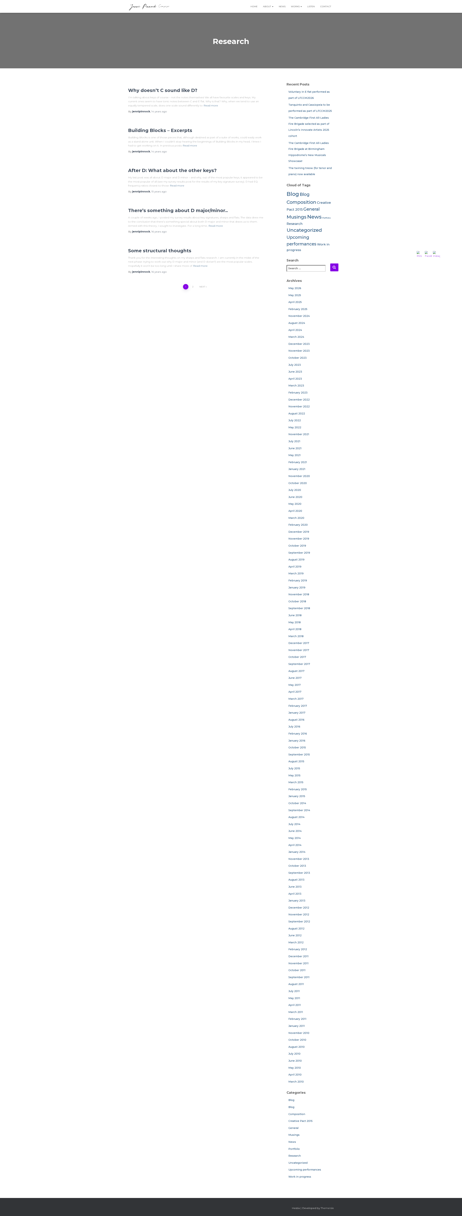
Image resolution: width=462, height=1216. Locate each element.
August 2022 (296, 413)
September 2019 (299, 552)
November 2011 (298, 963)
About (267, 6)
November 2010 (298, 1033)
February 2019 (297, 580)
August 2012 (296, 928)
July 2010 (294, 1053)
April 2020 (295, 511)
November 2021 (298, 434)
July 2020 (294, 490)
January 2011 (296, 1026)
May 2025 (294, 295)
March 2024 (296, 336)
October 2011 (297, 970)
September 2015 (299, 754)
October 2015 (297, 747)
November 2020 (299, 476)
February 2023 (298, 392)
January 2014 (296, 852)
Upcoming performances (304, 1169)
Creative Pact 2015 (300, 1121)
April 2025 (295, 302)
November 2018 (298, 594)
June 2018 (295, 615)
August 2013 (296, 879)
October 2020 (297, 483)
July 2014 (294, 824)
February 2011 (297, 1019)
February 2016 (297, 733)
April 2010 (295, 1074)
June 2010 (295, 1060)
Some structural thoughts (159, 250)
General (311, 209)
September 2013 (299, 872)
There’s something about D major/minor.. (178, 210)
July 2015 (294, 768)
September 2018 (299, 608)
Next (202, 286)
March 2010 (296, 1081)
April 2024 (295, 330)
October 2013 (297, 865)
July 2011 (294, 991)
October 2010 (297, 1039)
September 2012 (299, 921)
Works (295, 6)
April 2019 (294, 566)
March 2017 (296, 698)
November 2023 (299, 350)
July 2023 (294, 364)
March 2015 (295, 782)
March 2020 (296, 518)
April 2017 (294, 691)
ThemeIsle (327, 1208)
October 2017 (297, 657)
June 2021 (295, 448)
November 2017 (298, 650)
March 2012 (296, 942)
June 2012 (295, 935)
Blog (293, 194)
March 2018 (296, 636)
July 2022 (294, 420)
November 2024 (299, 316)
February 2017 (297, 705)
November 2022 (299, 406)
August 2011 (296, 984)
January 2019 (296, 587)
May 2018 (294, 622)
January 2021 (296, 469)
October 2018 (297, 601)
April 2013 (294, 893)
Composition (301, 202)
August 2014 (296, 817)
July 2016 (294, 726)
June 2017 (295, 678)
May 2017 (294, 685)
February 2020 (298, 524)
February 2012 (297, 949)
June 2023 (295, 371)
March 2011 (295, 1012)
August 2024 (296, 323)
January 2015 (296, 796)
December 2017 (298, 643)
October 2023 (297, 357)
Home (254, 6)
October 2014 (297, 803)
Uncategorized (304, 230)
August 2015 (296, 761)
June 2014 (295, 831)
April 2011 (294, 1005)
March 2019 (296, 573)
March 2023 (296, 385)
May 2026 (294, 288)
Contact (325, 6)
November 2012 (298, 914)
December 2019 (298, 531)
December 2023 (299, 344)
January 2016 (296, 740)
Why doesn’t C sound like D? (162, 90)
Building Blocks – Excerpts (160, 130)
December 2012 (298, 907)
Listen (311, 6)
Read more (211, 105)
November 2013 (298, 859)
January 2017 (296, 712)
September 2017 (299, 664)
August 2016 (296, 719)
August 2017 (296, 671)
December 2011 (298, 956)
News (282, 6)
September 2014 (299, 810)
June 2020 (295, 497)
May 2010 (294, 1067)
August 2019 (296, 559)
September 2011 (299, 977)
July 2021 (294, 441)
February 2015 (297, 789)
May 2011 (294, 998)
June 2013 (295, 886)
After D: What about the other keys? (172, 170)
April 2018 (294, 629)
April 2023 (295, 378)
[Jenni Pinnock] (148, 6)
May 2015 (294, 775)
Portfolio (326, 218)
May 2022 (294, 427)
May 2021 (294, 455)
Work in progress (299, 1176)
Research (295, 224)
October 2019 (297, 545)
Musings (296, 217)
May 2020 (294, 503)
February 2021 (297, 462)
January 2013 (296, 900)
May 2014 (294, 838)
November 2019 (298, 538)
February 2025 (297, 309)
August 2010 (296, 1046)
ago (159, 111)
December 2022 (299, 399)
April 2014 (294, 845)
